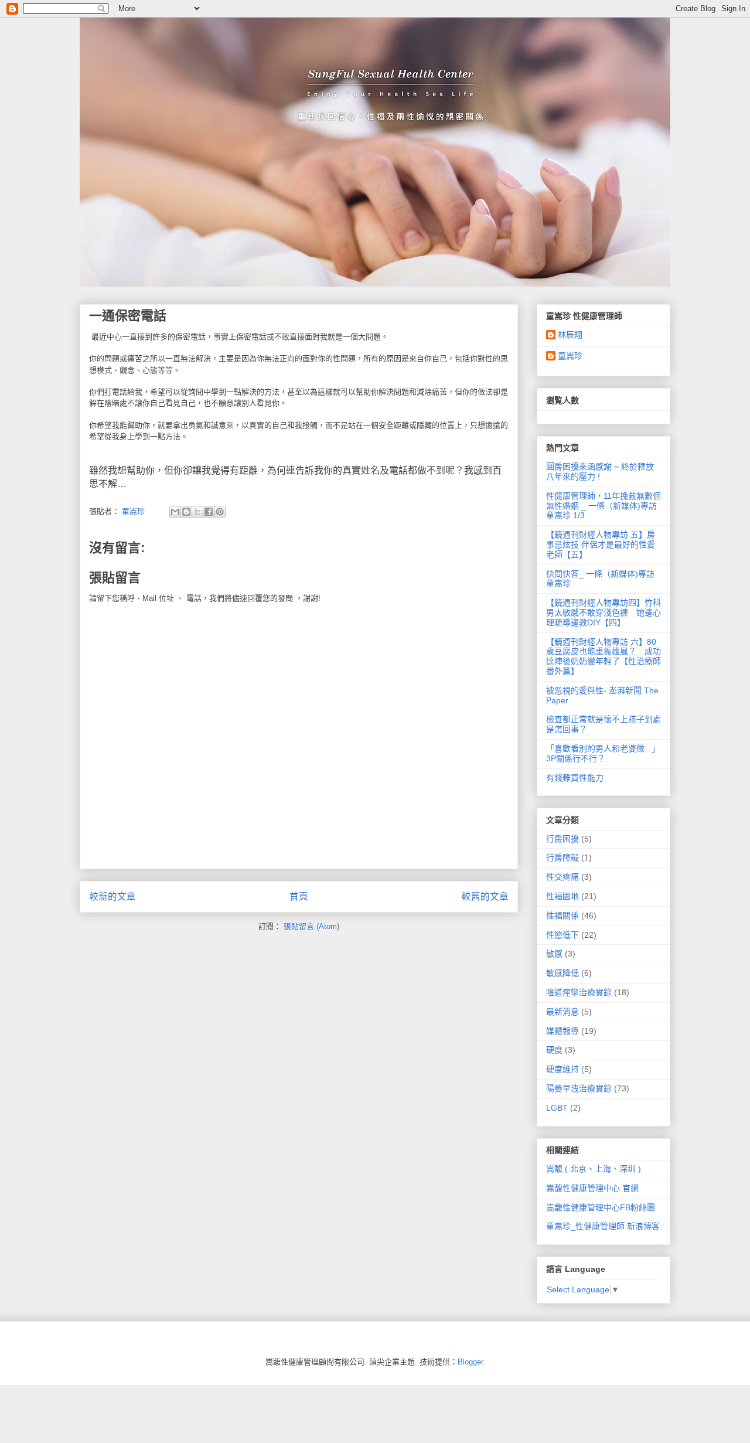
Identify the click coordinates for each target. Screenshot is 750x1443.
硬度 (554, 1049)
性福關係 (562, 915)
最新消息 (562, 1011)
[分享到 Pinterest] (220, 512)
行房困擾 (562, 838)
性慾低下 (562, 935)
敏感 (554, 953)
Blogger (470, 1361)
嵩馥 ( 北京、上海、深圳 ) (593, 1168)
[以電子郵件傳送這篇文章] (175, 512)
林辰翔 (570, 334)
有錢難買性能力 (575, 777)
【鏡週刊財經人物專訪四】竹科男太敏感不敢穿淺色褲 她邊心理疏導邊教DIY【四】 (603, 612)
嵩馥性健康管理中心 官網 (592, 1188)
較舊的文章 (485, 896)
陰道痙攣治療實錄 (579, 992)
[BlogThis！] (186, 512)
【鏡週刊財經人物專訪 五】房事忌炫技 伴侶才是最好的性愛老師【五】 (600, 544)
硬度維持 (562, 1069)
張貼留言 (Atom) (311, 926)
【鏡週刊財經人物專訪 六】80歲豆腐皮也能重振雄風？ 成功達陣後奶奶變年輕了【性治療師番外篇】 (603, 656)
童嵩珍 (570, 355)
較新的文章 (112, 896)
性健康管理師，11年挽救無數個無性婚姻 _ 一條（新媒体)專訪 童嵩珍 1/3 (603, 505)
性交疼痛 (562, 877)
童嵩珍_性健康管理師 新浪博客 (603, 1226)
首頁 (298, 896)
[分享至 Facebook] (208, 512)
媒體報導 (562, 1031)
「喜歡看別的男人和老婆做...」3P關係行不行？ (603, 753)
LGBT (557, 1107)
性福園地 (562, 896)
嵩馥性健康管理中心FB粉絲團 (600, 1207)
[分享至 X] (197, 512)
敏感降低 (562, 973)
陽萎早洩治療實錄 (579, 1088)
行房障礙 (562, 857)
